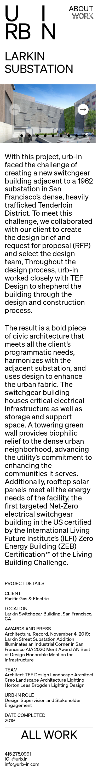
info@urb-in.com (22, 764)
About (81, 8)
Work (82, 15)
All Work (49, 734)
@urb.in (19, 759)
